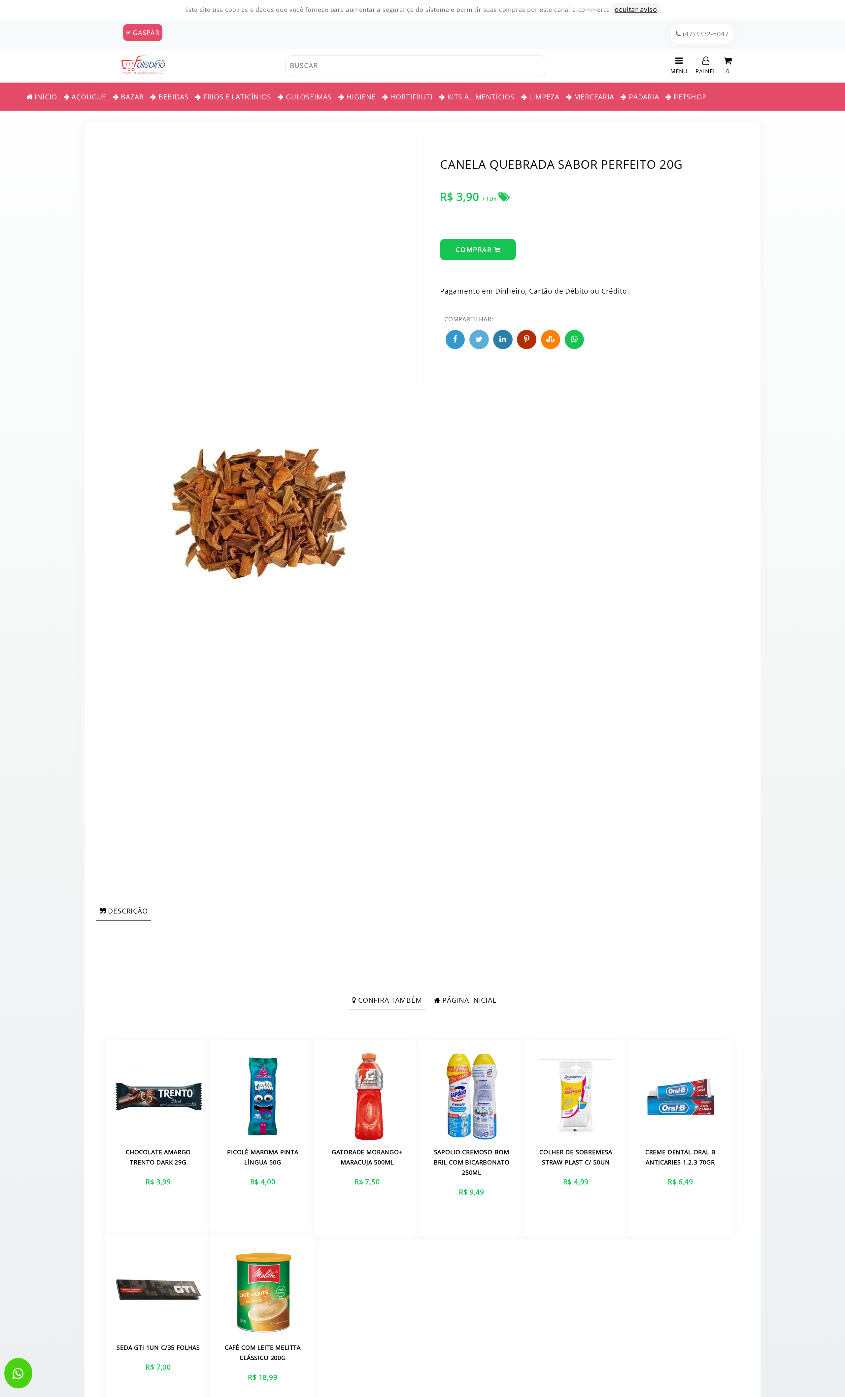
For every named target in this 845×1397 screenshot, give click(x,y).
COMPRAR (475, 249)
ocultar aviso (636, 9)
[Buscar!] (553, 66)
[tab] (124, 910)
